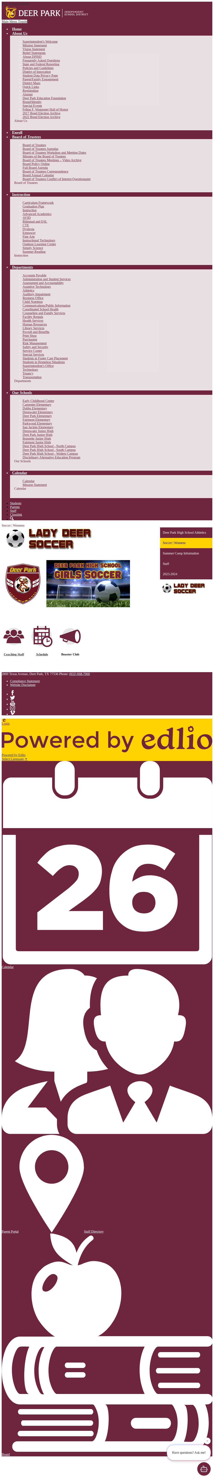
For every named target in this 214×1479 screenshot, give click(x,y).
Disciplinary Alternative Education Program (51, 457)
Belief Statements (34, 53)
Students (15, 503)
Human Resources (35, 324)
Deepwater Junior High (38, 431)
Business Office (33, 298)
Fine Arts (29, 236)
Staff (13, 511)
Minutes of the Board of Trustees (44, 156)
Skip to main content (15, 3)
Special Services (33, 354)
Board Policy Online (36, 164)
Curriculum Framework (38, 202)
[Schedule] (42, 646)
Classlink (16, 514)
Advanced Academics (37, 214)
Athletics (28, 290)
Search (12, 518)
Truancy (28, 373)
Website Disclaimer (23, 685)
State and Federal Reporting (41, 64)
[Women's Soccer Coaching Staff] (13, 644)
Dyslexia (28, 229)
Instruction (30, 210)
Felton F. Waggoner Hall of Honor (45, 109)
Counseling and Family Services (44, 313)
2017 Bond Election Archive (41, 113)
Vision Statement (34, 49)
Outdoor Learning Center (39, 244)
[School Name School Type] (48, 12)
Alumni (28, 94)
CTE (26, 225)
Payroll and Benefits (36, 332)
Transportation (32, 377)
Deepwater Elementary (38, 412)
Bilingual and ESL (35, 221)
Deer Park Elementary (37, 416)
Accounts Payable (34, 275)
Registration (30, 90)
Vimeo (12, 712)
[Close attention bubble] (207, 1440)
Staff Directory (94, 1231)
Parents (15, 507)
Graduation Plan (33, 206)
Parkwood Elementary (37, 423)
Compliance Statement (25, 681)
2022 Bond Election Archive (41, 117)
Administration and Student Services (47, 279)
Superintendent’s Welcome (40, 41)
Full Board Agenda (35, 167)
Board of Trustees (34, 145)
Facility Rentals (33, 317)
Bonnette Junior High (37, 438)
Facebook (12, 692)
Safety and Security (35, 347)
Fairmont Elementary (36, 419)
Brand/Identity (32, 102)
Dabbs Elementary (35, 408)
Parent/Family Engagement (40, 79)
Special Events (32, 105)
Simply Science (33, 248)
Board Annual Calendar (38, 175)
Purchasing (30, 339)
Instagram (12, 707)
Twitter (12, 697)
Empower (29, 233)
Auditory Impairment (36, 294)
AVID (27, 218)
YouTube (12, 702)
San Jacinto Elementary (38, 427)
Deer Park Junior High (37, 435)
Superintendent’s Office (38, 366)
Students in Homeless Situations (44, 362)
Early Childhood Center (38, 401)
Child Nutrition (33, 302)
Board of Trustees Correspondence (45, 171)
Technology (30, 369)
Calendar (28, 481)
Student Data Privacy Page (40, 75)
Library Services (33, 328)
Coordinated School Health (41, 309)
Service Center (32, 351)
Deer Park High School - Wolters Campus (50, 453)
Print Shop (30, 335)
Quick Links (31, 87)
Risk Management (35, 343)
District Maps (31, 83)
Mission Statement (35, 45)
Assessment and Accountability (43, 283)
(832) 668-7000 (79, 674)
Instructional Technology (39, 240)
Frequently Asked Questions (41, 60)
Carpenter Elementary (37, 404)
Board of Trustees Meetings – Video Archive (52, 160)
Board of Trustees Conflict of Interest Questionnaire (57, 179)
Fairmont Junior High (37, 442)
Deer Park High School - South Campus (49, 450)
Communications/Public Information (46, 305)
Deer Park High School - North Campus (49, 446)
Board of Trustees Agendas (40, 149)
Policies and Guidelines (38, 68)
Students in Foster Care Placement (45, 358)
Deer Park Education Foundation (44, 98)
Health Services (33, 320)
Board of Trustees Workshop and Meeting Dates (54, 152)
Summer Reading (34, 251)
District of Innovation (37, 72)
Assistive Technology (37, 286)
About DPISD (32, 56)
